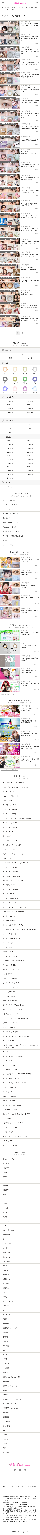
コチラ (31, 1504)
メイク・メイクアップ (10, 505)
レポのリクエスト (20, 1486)
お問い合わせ (32, 1486)
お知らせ (6, 540)
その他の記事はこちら (7, 694)
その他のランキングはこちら (9, 770)
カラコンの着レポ (9, 500)
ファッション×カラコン (11, 509)
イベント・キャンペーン (11, 545)
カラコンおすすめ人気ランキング (14, 536)
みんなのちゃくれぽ (9, 527)
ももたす (36, 565)
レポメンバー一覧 (8, 1486)
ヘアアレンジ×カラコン (11, 514)
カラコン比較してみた (10, 522)
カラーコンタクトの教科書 (12, 531)
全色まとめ (6, 518)
